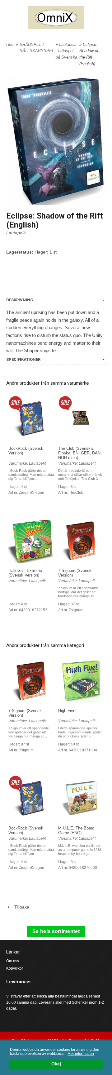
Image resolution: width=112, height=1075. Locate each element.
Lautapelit (16, 232)
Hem (10, 44)
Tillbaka (20, 907)
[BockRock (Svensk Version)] (15, 402)
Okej (56, 1064)
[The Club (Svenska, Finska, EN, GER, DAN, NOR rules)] (65, 402)
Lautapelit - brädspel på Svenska (66, 51)
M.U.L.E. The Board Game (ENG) (76, 830)
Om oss (12, 961)
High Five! (67, 710)
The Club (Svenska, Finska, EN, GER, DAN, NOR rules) (80, 453)
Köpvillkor (14, 968)
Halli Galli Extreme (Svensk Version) (25, 572)
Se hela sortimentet (56, 931)
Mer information (81, 1053)
